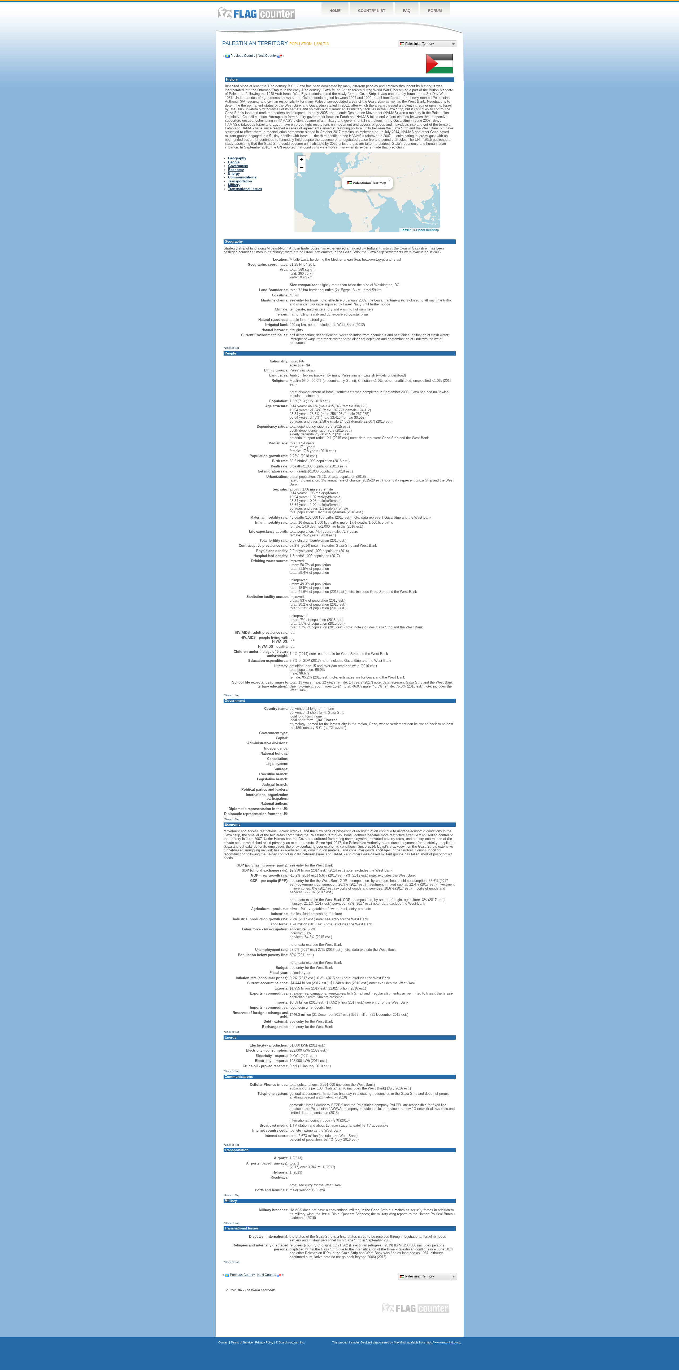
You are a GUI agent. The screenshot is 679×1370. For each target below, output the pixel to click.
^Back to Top (232, 347)
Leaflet (406, 229)
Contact (223, 1342)
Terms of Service (242, 1342)
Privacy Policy (264, 1342)
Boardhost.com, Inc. (292, 1342)
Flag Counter (256, 13)
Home (335, 10)
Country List (371, 10)
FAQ (407, 10)
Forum (435, 10)
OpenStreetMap (427, 229)
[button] (389, 180)
